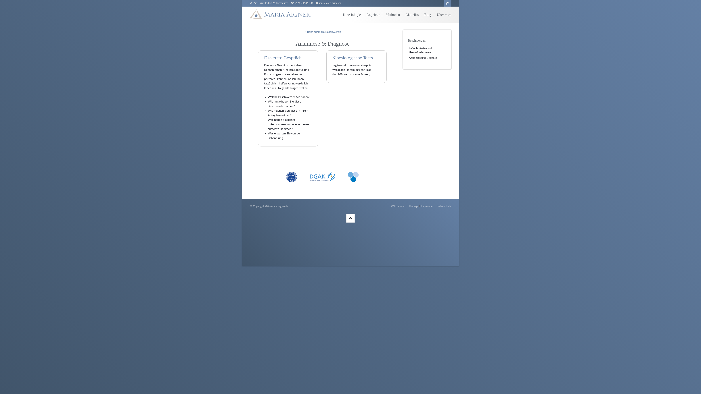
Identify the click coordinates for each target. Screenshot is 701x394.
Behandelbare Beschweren (324, 31)
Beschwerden (417, 40)
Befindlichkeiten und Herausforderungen (420, 50)
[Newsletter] (447, 3)
